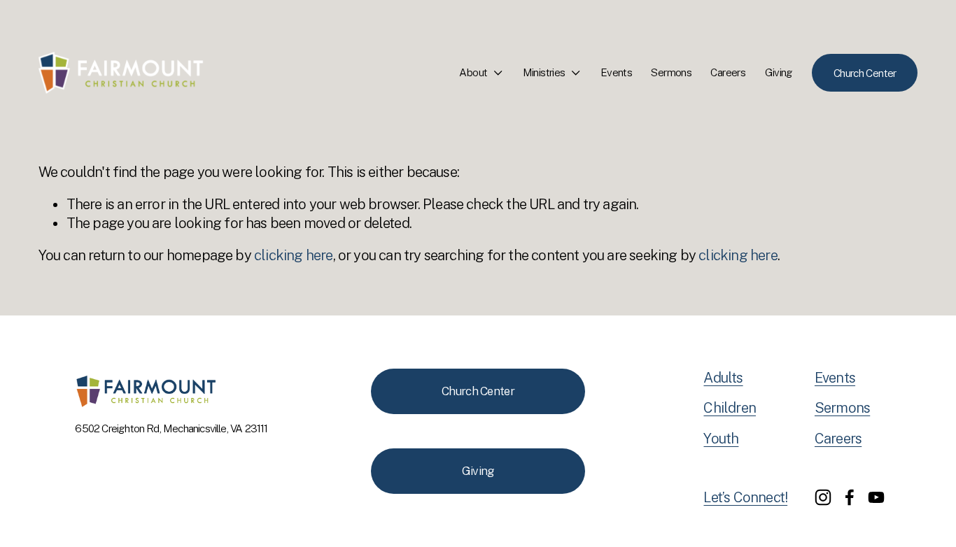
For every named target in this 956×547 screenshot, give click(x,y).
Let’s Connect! (745, 497)
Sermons (671, 72)
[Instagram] (823, 497)
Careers (727, 72)
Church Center (865, 72)
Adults (723, 377)
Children (729, 407)
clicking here (293, 255)
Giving (779, 72)
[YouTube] (876, 497)
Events (616, 72)
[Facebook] (849, 497)
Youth (720, 438)
